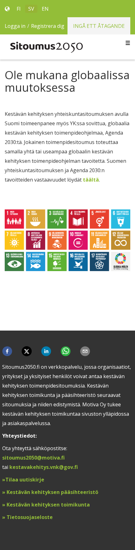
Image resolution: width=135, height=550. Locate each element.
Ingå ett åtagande (99, 26)
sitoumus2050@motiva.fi (33, 457)
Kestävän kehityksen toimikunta (48, 504)
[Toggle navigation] (127, 43)
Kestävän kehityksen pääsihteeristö (52, 492)
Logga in (15, 26)
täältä (91, 179)
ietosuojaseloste (31, 517)
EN (45, 8)
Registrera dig (47, 26)
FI (19, 8)
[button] (7, 351)
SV (31, 8)
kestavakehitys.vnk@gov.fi (43, 467)
